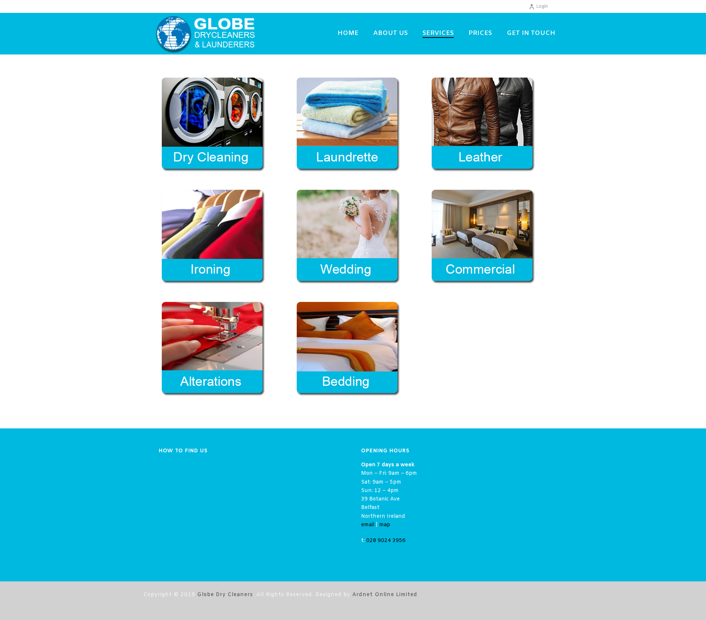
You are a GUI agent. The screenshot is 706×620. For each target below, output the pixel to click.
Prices (480, 33)
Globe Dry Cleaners (225, 594)
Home (348, 33)
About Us (390, 33)
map (384, 524)
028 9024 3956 (386, 540)
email (367, 524)
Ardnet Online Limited (384, 594)
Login (542, 7)
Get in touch (531, 33)
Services (438, 33)
